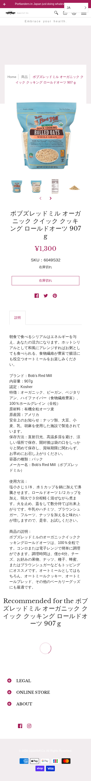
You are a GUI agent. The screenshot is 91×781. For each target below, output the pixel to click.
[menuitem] (56, 12)
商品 (24, 77)
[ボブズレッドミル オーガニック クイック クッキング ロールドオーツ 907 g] (45, 134)
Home (11, 77)
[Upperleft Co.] (17, 12)
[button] (4, 4)
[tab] (17, 318)
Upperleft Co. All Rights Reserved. (50, 750)
